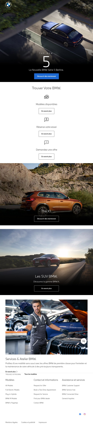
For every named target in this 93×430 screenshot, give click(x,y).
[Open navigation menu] (84, 5)
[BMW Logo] (8, 5)
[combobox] (84, 341)
